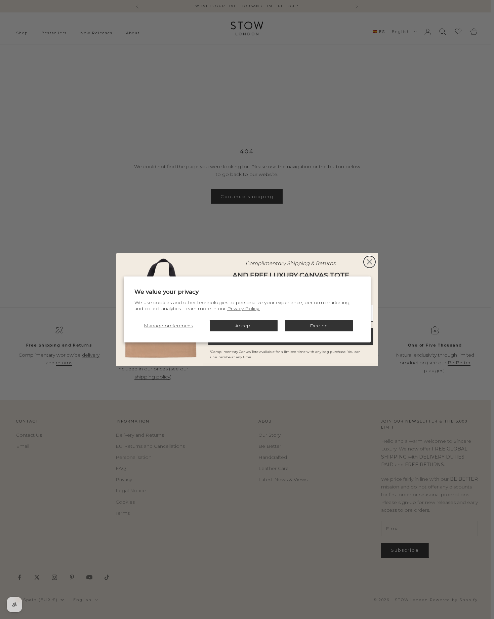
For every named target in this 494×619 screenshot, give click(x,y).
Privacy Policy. (243, 308)
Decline (319, 326)
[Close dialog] (369, 262)
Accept (243, 326)
